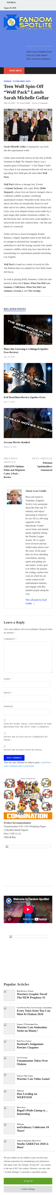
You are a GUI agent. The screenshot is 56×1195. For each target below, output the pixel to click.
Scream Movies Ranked (17, 442)
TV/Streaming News (22, 81)
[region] (28, 1173)
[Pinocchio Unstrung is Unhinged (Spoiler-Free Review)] (28, 345)
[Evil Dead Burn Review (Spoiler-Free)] (28, 394)
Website (8, 706)
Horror (7, 81)
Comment (10, 639)
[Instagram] (44, 8)
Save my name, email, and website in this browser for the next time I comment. (28, 725)
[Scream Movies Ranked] (28, 439)
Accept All (28, 1181)
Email (8, 693)
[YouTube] (32, 8)
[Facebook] (36, 8)
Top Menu (11, 2)
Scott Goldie (25, 103)
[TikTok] (51, 8)
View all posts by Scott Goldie (36, 602)
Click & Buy (10, 837)
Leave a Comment (39, 103)
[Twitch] (47, 8)
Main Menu (15, 71)
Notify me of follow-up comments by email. (26, 738)
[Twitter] (40, 8)
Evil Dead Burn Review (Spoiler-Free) (24, 397)
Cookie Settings (28, 1189)
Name (8, 679)
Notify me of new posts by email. (23, 750)
